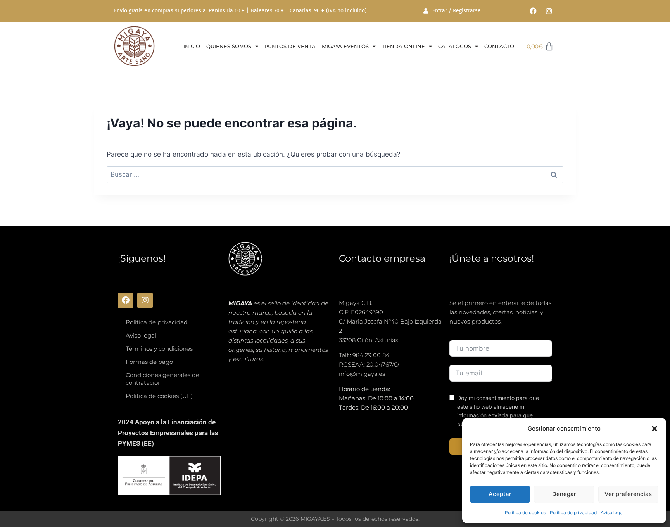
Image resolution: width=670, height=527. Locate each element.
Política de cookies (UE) (159, 396)
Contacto (499, 46)
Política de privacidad (573, 512)
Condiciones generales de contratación (162, 378)
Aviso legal (612, 512)
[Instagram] (549, 11)
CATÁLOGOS (454, 46)
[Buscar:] (335, 174)
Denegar (564, 494)
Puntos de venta (290, 46)
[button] (654, 428)
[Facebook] (533, 11)
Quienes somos (228, 46)
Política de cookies (525, 512)
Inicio (191, 46)
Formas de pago (149, 361)
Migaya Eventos (345, 46)
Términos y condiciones (159, 348)
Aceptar (500, 494)
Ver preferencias (628, 494)
